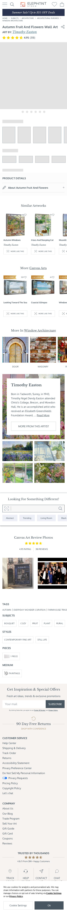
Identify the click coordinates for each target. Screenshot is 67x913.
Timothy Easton (24, 32)
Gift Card (7, 833)
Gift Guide (8, 828)
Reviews (7, 843)
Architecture (28, 18)
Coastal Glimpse (39, 302)
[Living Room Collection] (46, 518)
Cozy (23, 623)
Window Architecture (12, 20)
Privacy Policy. (53, 710)
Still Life (42, 639)
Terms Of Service (39, 710)
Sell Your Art (9, 823)
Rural (59, 623)
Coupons (7, 838)
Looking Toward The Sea (15, 302)
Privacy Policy (16, 896)
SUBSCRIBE (55, 704)
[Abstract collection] (9, 518)
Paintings (14, 673)
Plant (47, 623)
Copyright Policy (11, 788)
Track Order (9, 753)
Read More (43, 415)
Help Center (9, 743)
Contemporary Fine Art (17, 639)
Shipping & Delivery (14, 748)
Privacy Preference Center (17, 768)
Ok (49, 905)
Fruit (35, 623)
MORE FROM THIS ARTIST (33, 426)
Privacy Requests (18, 778)
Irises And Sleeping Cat (42, 240)
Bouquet (9, 623)
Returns (6, 757)
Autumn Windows (12, 240)
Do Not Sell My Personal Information (23, 773)
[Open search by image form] (7, 508)
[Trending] (27, 518)
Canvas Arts (38, 268)
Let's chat (7, 793)
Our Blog (7, 813)
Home (5, 18)
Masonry (43, 366)
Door (15, 366)
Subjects (15, 18)
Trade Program (10, 818)
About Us (7, 808)
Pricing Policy (10, 783)
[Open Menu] (4, 4)
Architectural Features (48, 18)
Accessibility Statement (15, 762)
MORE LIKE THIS (17, 251)
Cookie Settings (54, 893)
